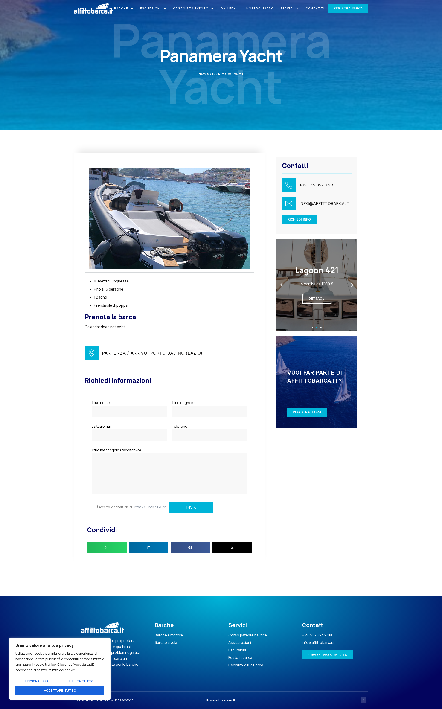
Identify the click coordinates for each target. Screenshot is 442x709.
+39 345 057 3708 (316, 185)
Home (203, 73)
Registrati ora (307, 412)
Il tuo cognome (184, 402)
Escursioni (150, 8)
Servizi (287, 8)
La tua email (101, 426)
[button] (107, 547)
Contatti (315, 8)
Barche (121, 8)
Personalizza (37, 681)
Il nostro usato (258, 8)
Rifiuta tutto (81, 681)
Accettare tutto (60, 690)
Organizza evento (191, 8)
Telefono (179, 426)
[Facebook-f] (363, 700)
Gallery (228, 8)
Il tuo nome (101, 402)
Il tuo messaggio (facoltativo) (116, 450)
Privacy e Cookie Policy (149, 507)
